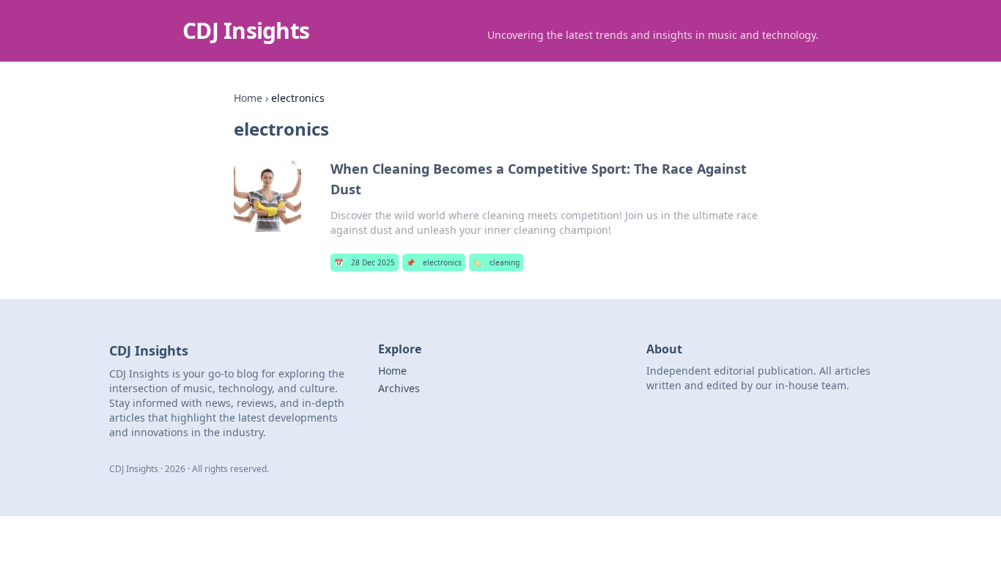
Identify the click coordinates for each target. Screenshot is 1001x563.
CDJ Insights (245, 30)
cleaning (496, 262)
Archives (399, 388)
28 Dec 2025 (364, 262)
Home (248, 98)
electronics (434, 262)
